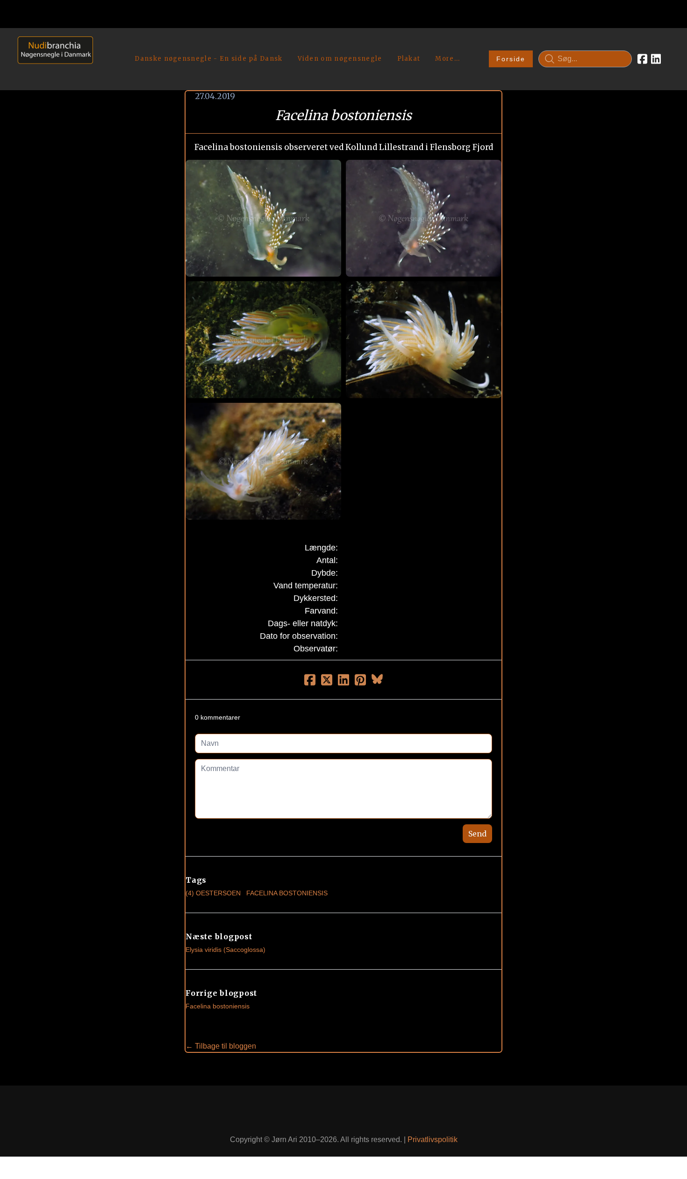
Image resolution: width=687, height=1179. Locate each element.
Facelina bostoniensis (218, 1006)
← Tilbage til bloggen (221, 1046)
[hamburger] (104, 46)
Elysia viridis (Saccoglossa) (225, 949)
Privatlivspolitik (433, 1139)
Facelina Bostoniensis (287, 893)
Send (477, 833)
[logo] (52, 58)
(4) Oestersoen (213, 893)
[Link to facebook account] (642, 58)
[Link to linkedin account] (656, 58)
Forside (510, 59)
